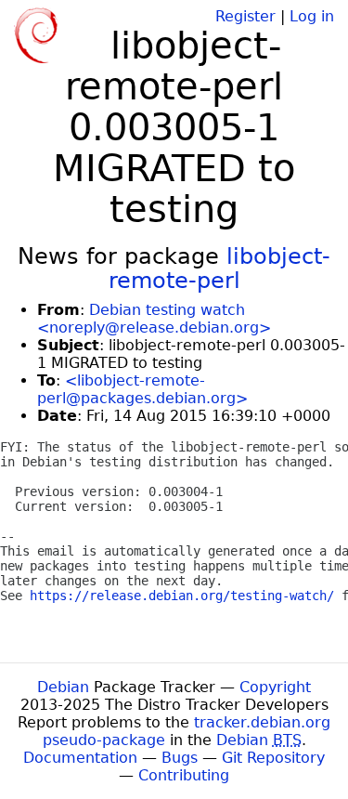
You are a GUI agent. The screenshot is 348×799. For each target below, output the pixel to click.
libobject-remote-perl (220, 268)
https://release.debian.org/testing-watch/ (182, 595)
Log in (312, 16)
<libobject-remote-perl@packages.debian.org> (142, 389)
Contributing (183, 775)
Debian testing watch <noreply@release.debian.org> (154, 318)
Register (245, 16)
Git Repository (273, 757)
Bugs (179, 757)
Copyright (275, 687)
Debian (63, 687)
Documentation (80, 757)
